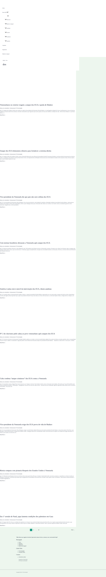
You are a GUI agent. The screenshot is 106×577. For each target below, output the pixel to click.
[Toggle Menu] (7, 16)
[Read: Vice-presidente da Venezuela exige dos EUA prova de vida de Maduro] (31, 421)
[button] (7, 12)
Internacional (13, 108)
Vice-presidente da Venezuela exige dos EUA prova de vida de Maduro (26, 424)
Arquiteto (8, 41)
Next (73, 530)
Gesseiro (8, 32)
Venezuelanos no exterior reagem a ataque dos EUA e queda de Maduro (26, 105)
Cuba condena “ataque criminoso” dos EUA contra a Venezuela (23, 378)
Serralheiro (9, 36)
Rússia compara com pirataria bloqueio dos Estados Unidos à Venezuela (26, 470)
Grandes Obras (22, 552)
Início (3, 8)
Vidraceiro (8, 19)
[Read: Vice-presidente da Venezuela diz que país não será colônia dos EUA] (31, 193)
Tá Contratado (21, 551)
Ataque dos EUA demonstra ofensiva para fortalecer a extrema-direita (25, 151)
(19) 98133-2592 (22, 557)
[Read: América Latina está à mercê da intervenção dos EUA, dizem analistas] (31, 285)
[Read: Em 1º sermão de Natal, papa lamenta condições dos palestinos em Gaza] (31, 513)
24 (38, 530)
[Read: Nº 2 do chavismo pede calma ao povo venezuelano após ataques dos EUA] (31, 330)
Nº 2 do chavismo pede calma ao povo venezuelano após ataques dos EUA (27, 334)
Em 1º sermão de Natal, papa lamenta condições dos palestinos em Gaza (26, 516)
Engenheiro (4, 49)
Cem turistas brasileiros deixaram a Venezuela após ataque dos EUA (25, 243)
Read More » (2, 115)
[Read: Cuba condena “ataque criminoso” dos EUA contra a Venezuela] (31, 375)
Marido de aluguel (10, 23)
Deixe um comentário (4, 108)
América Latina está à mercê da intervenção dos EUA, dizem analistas (26, 289)
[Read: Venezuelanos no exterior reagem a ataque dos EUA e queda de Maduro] (31, 101)
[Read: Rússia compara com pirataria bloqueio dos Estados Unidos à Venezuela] (31, 467)
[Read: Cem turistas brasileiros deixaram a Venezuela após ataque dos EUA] (31, 239)
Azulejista (8, 28)
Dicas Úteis (4, 12)
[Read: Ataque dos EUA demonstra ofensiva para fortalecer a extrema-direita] (31, 147)
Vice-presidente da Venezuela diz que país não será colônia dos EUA (25, 197)
